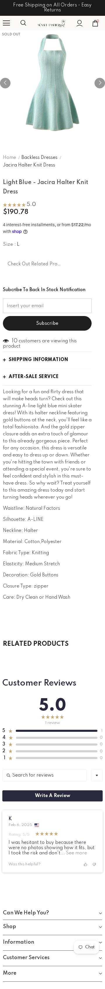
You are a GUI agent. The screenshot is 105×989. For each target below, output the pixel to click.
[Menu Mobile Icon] (6, 23)
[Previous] (5, 83)
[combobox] (97, 775)
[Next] (99, 83)
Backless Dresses (39, 157)
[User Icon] (79, 23)
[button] (19, 205)
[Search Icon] (29, 23)
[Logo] (52, 23)
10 (15, 341)
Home (9, 157)
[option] (52, 83)
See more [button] (76, 853)
